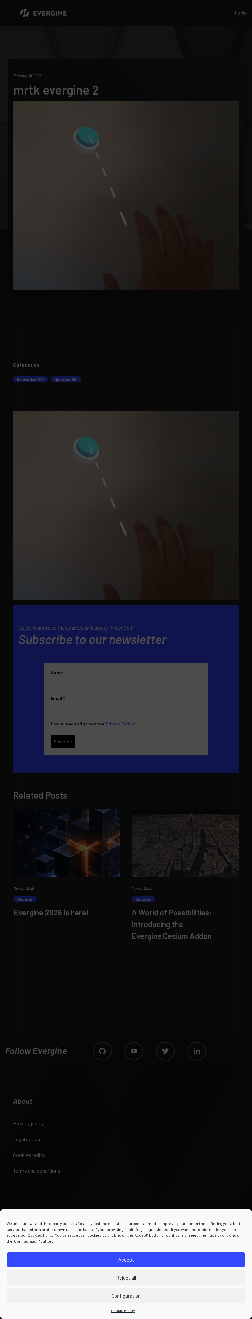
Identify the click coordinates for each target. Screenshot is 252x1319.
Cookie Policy (123, 1310)
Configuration (126, 1296)
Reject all (126, 1278)
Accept (126, 1260)
